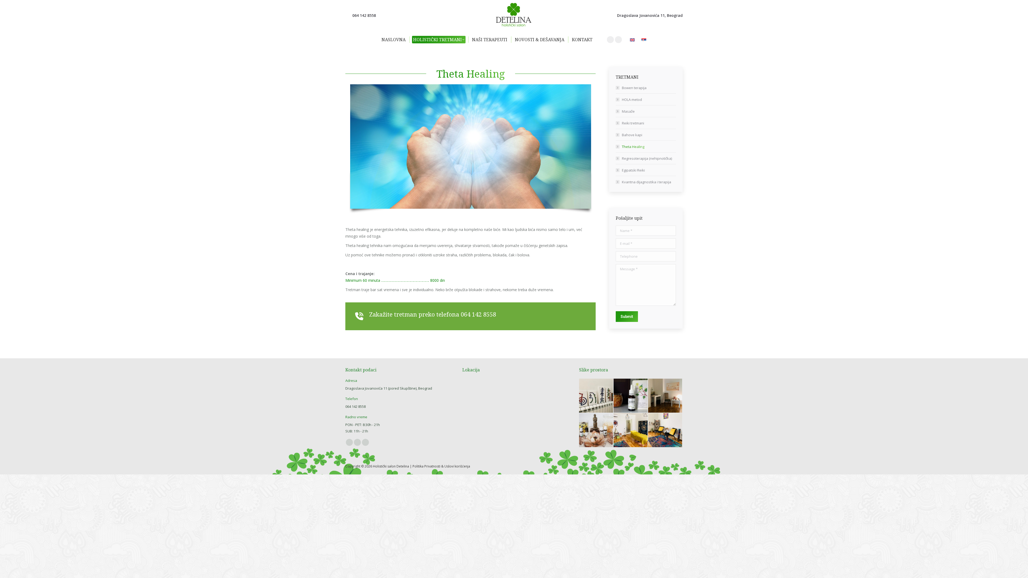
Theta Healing (633, 146)
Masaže (628, 111)
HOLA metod (632, 99)
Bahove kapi (632, 134)
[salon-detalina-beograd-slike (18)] (665, 396)
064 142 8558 (478, 314)
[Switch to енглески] (633, 39)
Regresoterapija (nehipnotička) (647, 158)
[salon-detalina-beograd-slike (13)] (596, 396)
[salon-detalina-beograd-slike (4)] (631, 396)
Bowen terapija (634, 87)
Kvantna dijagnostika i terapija (646, 182)
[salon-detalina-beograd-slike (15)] (665, 430)
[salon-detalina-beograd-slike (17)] (631, 430)
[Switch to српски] (644, 39)
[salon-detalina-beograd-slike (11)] (596, 430)
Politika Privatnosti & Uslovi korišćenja (441, 466)
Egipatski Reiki (633, 170)
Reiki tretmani (633, 123)
